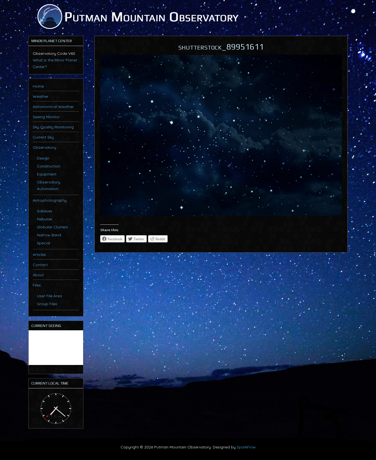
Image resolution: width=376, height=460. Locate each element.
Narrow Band (49, 234)
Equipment (46, 174)
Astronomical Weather (53, 106)
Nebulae (44, 219)
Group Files (47, 303)
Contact (40, 264)
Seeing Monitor (46, 116)
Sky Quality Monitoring (53, 127)
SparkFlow (246, 447)
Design (43, 158)
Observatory (44, 147)
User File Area (49, 295)
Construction (48, 166)
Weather (40, 96)
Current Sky (43, 137)
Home (38, 86)
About (38, 274)
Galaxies (44, 211)
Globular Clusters (52, 226)
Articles (39, 254)
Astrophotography (50, 200)
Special (43, 242)
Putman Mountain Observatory (137, 16)
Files (37, 285)
